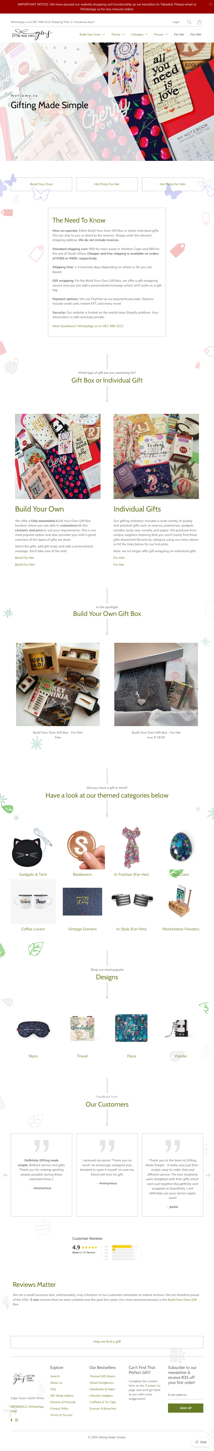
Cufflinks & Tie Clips (102, 1402)
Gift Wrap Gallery (61, 1395)
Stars (33, 1033)
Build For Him (25, 565)
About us (56, 1383)
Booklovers (82, 851)
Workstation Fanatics (180, 906)
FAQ (53, 1389)
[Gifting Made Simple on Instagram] (16, 1420)
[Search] (189, 22)
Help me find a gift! (107, 1341)
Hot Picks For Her (106, 184)
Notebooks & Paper (102, 1389)
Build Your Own (41, 184)
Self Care (180, 851)
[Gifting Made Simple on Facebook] (11, 1420)
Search (55, 1376)
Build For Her (24, 558)
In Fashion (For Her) (131, 851)
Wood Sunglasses (101, 1383)
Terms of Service (61, 1415)
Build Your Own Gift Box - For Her (156, 684)
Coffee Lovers (33, 906)
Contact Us (152, 1385)
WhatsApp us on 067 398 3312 (31, 22)
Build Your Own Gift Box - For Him (58, 684)
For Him (196, 34)
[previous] (6, 1175)
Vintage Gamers (82, 906)
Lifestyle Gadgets (101, 1395)
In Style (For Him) (131, 906)
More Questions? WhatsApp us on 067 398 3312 (88, 326)
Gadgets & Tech (33, 851)
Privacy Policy (59, 1408)
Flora (131, 1033)
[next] (208, 1175)
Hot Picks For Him (172, 184)
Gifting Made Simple (112, 1437)
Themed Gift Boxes (102, 1376)
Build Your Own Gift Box (107, 613)
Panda (180, 1033)
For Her (179, 34)
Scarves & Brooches (102, 1408)
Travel (82, 1033)
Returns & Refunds (63, 1402)
